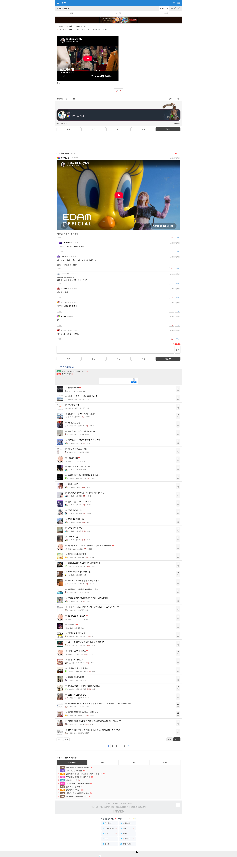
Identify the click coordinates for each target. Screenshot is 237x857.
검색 (169, 739)
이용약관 (94, 807)
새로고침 (177, 153)
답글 (59, 237)
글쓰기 (179, 8)
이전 (118, 129)
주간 (103, 762)
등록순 (67, 153)
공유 (170, 99)
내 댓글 (118, 13)
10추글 (166, 13)
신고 (66, 99)
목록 (68, 129)
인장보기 (64, 123)
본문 (93, 129)
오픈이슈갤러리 (63, 8)
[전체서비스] (178, 2)
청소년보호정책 (122, 807)
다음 (143, 129)
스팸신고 (74, 99)
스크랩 (176, 99)
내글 (71, 13)
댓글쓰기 (168, 129)
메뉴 (58, 123)
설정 (130, 803)
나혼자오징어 (63, 29)
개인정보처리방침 (107, 807)
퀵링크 (123, 803)
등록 (177, 350)
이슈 (165, 762)
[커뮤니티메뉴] (57, 2)
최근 (59, 739)
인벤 (64, 3)
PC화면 (116, 803)
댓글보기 (168, 359)
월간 (134, 762)
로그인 (108, 803)
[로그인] (174, 2)
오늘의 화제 (72, 762)
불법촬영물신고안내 (138, 807)
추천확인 (60, 99)
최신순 (73, 153)
